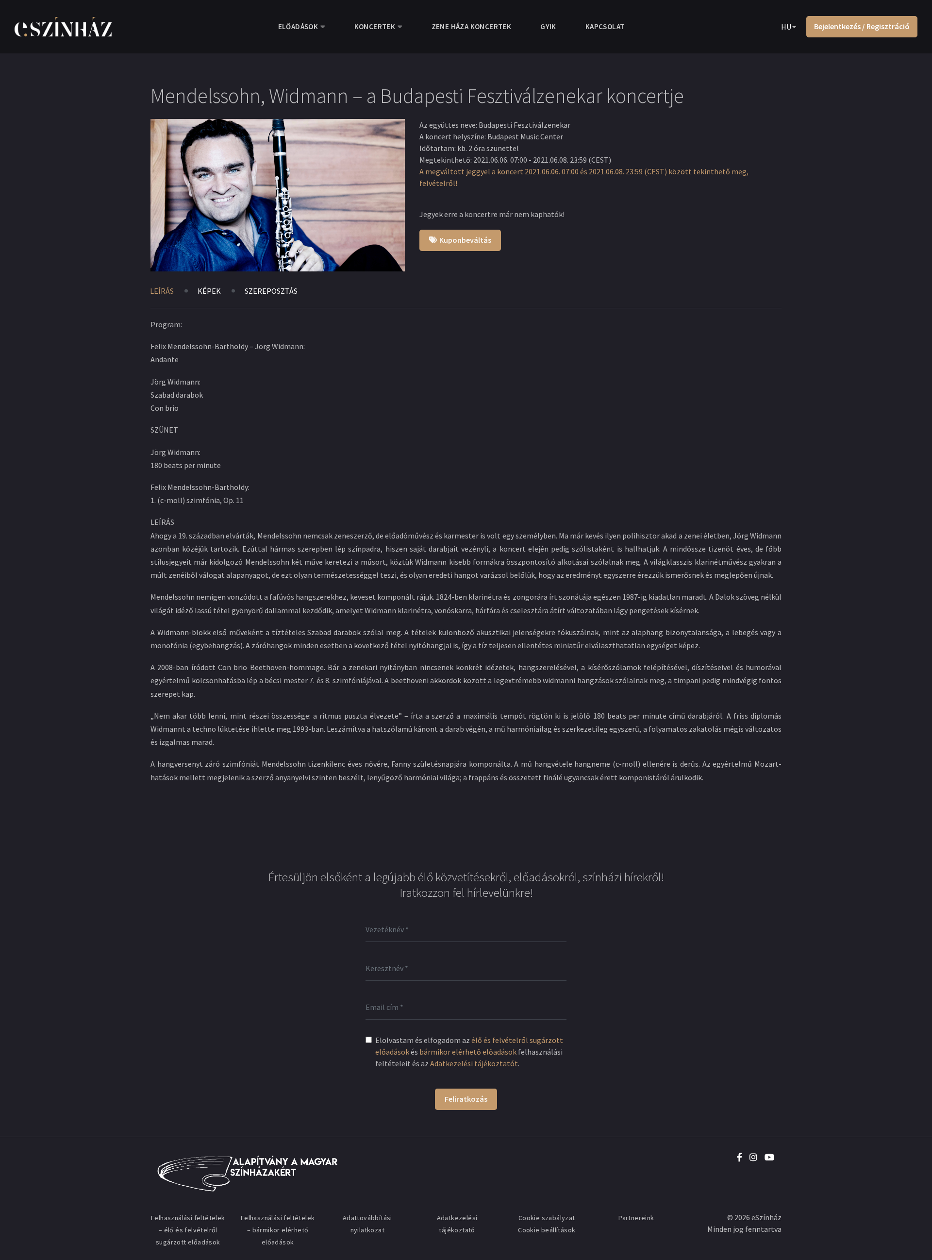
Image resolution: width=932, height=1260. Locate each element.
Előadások (298, 26)
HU (786, 27)
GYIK (548, 26)
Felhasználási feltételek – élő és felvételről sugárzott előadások (188, 1229)
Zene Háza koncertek (472, 26)
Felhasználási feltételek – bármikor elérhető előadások (278, 1229)
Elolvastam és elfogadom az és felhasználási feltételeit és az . (469, 1051)
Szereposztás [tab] (271, 291)
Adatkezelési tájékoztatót (474, 1063)
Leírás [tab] (162, 291)
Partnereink (636, 1217)
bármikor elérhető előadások (467, 1052)
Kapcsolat (605, 26)
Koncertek (375, 26)
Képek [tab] (209, 291)
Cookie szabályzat (546, 1217)
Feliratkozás (466, 1099)
